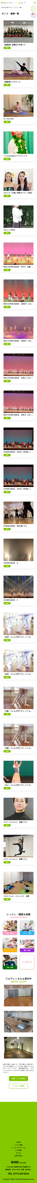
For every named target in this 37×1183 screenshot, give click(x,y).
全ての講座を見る (27, 962)
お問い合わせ (18, 1155)
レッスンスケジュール (18, 1147)
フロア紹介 (18, 1150)
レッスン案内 (18, 1145)
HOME (18, 1142)
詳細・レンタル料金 (18, 1078)
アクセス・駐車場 (18, 1086)
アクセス (18, 1153)
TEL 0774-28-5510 (18, 1173)
